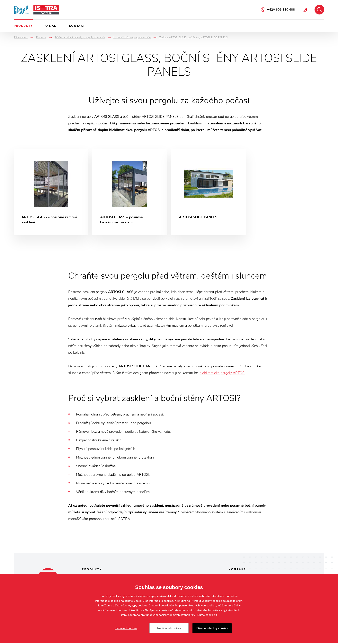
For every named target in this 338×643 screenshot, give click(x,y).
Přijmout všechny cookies (212, 628)
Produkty (23, 26)
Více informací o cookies (158, 600)
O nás (50, 26)
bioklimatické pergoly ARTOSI (222, 373)
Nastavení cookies (126, 628)
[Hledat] (319, 9)
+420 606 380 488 (281, 9)
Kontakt (77, 26)
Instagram (305, 10)
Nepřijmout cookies (169, 628)
